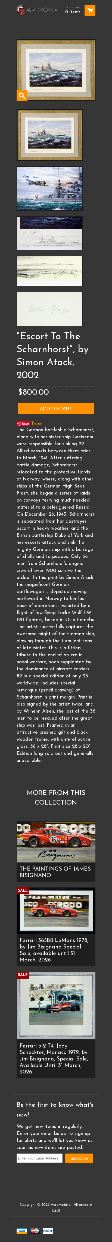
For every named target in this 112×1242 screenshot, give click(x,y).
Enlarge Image (22, 95)
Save (25, 423)
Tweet (37, 423)
